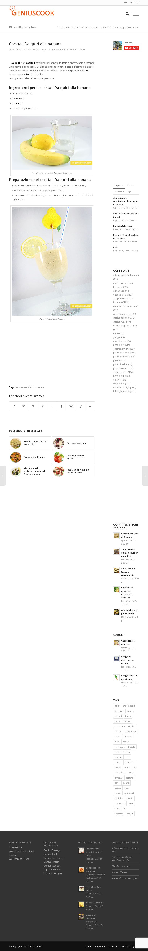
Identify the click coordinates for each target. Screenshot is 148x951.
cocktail (28, 387)
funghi (127, 752)
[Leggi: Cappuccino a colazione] (116, 643)
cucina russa (120, 321)
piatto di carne (121, 352)
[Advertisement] (52, 56)
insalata (118, 757)
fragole (131, 747)
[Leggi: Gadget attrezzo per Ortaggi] (116, 677)
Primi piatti (119, 375)
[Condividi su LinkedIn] (52, 406)
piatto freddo (120, 364)
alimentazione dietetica (126, 275)
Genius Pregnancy (53, 858)
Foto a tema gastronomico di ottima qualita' (21, 851)
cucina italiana (121, 317)
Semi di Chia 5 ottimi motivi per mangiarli (129, 553)
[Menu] (134, 14)
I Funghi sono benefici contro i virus (94, 852)
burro (128, 716)
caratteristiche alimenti (125, 306)
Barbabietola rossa (122, 225)
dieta (117, 741)
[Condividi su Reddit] (80, 406)
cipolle (118, 731)
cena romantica (121, 314)
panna (126, 782)
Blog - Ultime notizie (23, 27)
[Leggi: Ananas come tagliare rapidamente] (116, 570)
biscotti (118, 716)
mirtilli (127, 767)
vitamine (119, 813)
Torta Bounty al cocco (121, 866)
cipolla (131, 726)
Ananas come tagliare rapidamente (128, 572)
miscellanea (119, 341)
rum (43, 387)
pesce (118, 793)
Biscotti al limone (94, 902)
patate (118, 787)
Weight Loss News (19, 858)
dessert (128, 736)
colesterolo (130, 731)
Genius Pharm (51, 861)
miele (117, 767)
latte (127, 757)
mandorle (130, 762)
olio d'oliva (120, 772)
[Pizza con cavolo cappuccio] (145, 476)
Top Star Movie (51, 869)
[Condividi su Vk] (71, 406)
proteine (119, 798)
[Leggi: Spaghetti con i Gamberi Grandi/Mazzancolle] (81, 870)
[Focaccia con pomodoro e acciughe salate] (3, 476)
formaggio (120, 747)
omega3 (119, 777)
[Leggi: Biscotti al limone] (81, 904)
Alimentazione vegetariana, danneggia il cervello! (125, 201)
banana (19, 387)
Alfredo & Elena (77, 49)
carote (127, 721)
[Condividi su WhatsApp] (33, 406)
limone (36, 387)
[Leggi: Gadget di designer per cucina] (116, 658)
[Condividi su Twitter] (23, 406)
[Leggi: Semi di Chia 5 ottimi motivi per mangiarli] (116, 551)
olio (135, 767)
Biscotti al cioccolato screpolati (91, 918)
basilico (130, 711)
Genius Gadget (51, 865)
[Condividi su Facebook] (14, 406)
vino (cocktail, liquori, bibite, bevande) (46, 49)
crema (118, 736)
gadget (117, 337)
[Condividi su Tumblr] (61, 406)
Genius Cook (50, 854)
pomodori (129, 793)
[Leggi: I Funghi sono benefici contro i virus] (81, 850)
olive (131, 772)
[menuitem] (125, 3)
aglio (117, 705)
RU (131, 2)
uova (117, 808)
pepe (126, 787)
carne (117, 721)
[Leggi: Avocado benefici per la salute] (116, 612)
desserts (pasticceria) (125, 325)
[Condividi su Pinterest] (42, 406)
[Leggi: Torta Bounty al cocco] (81, 889)
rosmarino (120, 803)
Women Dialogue (52, 873)
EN (125, 2)
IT (138, 2)
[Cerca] (125, 14)
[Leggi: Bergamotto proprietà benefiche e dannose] (116, 589)
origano (129, 777)
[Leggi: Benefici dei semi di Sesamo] (116, 535)
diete (116, 333)
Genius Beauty (51, 850)
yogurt (130, 813)
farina (126, 741)
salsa (130, 803)
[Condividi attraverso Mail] (90, 406)
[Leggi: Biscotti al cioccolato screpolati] (81, 917)
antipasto (119, 711)
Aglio (115, 247)
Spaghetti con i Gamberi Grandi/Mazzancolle (122, 859)
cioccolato (120, 726)
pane (117, 782)
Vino (125, 808)
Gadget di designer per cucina (127, 660)
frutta (117, 752)
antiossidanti (129, 705)
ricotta (130, 798)
